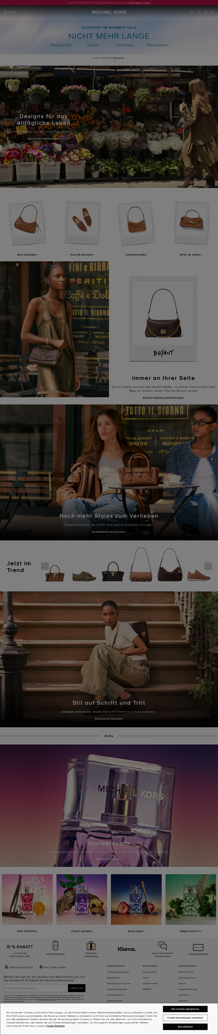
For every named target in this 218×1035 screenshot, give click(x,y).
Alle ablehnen (185, 1026)
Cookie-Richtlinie (55, 1025)
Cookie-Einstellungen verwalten (185, 1017)
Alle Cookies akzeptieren (185, 1009)
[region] (109, 1019)
